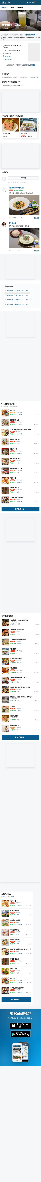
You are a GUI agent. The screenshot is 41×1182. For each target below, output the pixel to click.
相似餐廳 (20, 7)
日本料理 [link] (17, 624)
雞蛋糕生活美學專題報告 (17, 188)
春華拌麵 (7, 56)
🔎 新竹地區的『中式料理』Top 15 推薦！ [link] (17, 290)
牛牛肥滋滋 (12, 223)
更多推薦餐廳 (19, 737)
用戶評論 (5, 172)
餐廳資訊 (5, 7)
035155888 (8, 59)
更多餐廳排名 (19, 509)
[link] (19, 414)
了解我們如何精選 (30, 35)
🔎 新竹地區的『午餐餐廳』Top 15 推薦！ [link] (17, 300)
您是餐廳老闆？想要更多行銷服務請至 (20, 65)
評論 (12, 7)
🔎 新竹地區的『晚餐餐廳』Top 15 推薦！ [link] (17, 304)
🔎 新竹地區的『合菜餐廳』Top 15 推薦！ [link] (17, 295)
